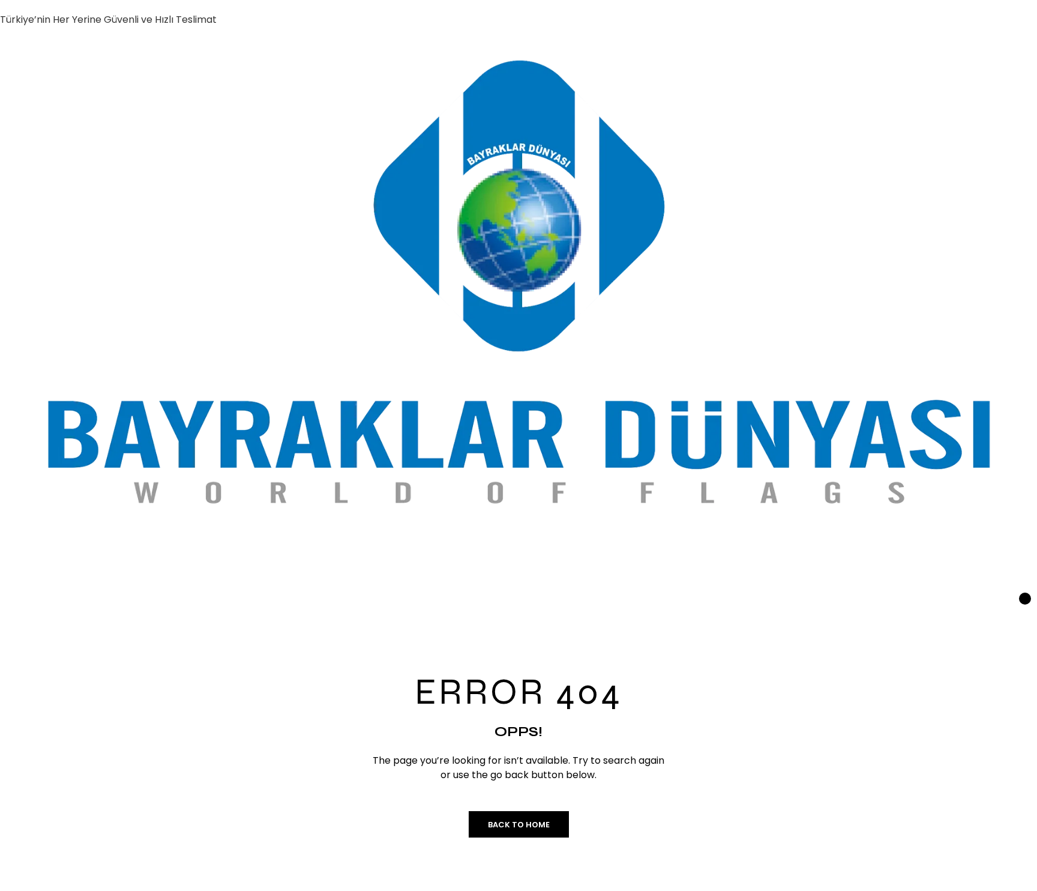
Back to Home (519, 824)
